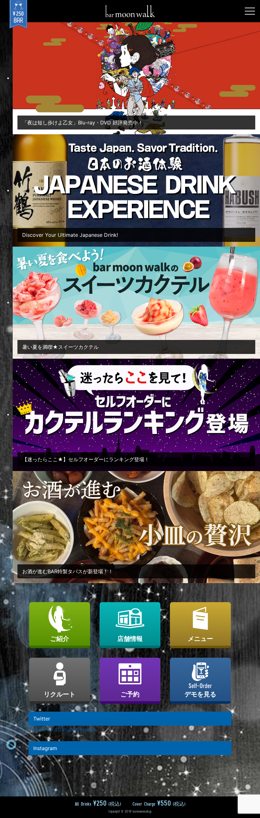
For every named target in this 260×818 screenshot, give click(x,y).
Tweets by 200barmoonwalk (63, 729)
